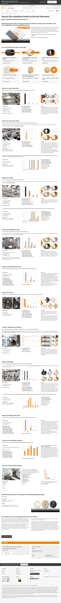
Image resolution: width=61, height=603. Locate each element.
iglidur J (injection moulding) (27, 111)
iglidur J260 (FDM (25, 314)
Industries (22, 10)
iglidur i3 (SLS (24, 316)
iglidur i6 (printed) (25, 479)
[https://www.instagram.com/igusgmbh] (32, 578)
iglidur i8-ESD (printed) (26, 477)
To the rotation (25, 81)
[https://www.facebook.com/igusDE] (30, 578)
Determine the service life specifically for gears (39, 37)
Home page (3, 13)
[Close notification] (58, 2)
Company (32, 10)
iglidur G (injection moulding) (27, 255)
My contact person (50, 10)
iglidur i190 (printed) (25, 480)
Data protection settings (34, 585)
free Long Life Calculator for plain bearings (9, 332)
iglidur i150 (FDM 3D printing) (46, 161)
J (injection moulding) (28, 317)
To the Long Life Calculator (19, 125)
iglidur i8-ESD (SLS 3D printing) (8, 281)
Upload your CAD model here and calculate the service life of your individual (43, 35)
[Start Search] (37, 8)
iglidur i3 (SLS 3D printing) (26, 110)
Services (27, 10)
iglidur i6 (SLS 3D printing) (7, 454)
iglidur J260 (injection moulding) (27, 146)
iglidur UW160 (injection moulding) (8, 285)
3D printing (7, 13)
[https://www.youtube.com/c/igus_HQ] (36, 578)
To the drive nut (6, 81)
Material (11, 13)
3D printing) (29, 316)
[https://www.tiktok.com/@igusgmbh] (38, 578)
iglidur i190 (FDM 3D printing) (46, 163)
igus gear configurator (44, 483)
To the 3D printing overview (6, 536)
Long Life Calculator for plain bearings (35, 365)
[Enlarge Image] (3, 104)
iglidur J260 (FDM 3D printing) (27, 145)
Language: (48, 576)
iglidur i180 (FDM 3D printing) (27, 109)
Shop (2, 10)
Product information (15, 10)
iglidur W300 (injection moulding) (27, 204)
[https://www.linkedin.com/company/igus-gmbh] (34, 578)
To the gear (45, 81)
